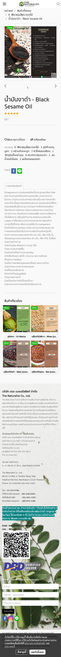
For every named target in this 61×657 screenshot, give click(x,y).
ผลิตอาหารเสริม (37, 403)
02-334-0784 (13, 490)
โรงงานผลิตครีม (42, 399)
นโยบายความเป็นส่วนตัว (35, 643)
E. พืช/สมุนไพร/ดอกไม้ (27, 147)
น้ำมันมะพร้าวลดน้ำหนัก (48, 417)
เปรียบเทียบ (39, 140)
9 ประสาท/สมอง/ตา (36, 155)
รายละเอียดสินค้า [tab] (14, 186)
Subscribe (8, 611)
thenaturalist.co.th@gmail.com (22, 525)
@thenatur (13, 529)
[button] (57, 4)
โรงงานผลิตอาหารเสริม (25, 399)
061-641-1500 (29, 497)
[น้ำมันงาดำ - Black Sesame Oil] (30, 52)
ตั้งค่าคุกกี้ (22, 652)
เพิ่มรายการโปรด (16, 140)
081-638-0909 (28, 493)
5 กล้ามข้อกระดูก (20, 151)
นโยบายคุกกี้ (10, 646)
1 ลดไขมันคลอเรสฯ (30, 159)
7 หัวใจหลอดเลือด (41, 151)
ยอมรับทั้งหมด (37, 652)
